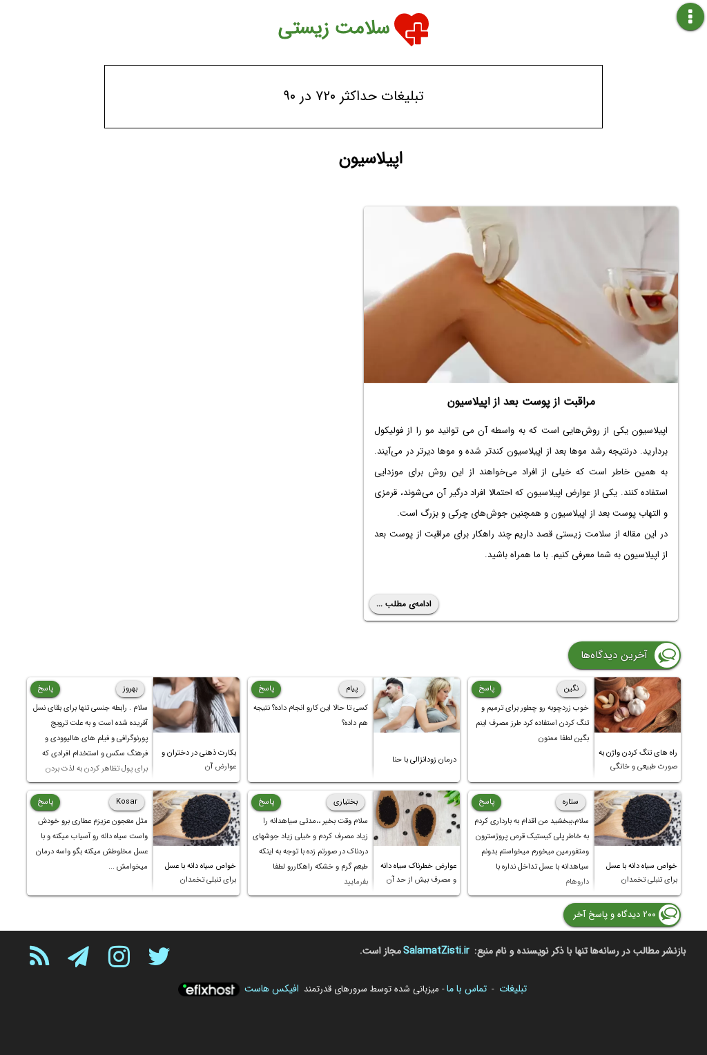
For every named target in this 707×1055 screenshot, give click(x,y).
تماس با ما (467, 988)
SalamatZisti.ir (436, 950)
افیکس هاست (271, 988)
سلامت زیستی (334, 28)
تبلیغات (513, 988)
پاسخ (486, 689)
